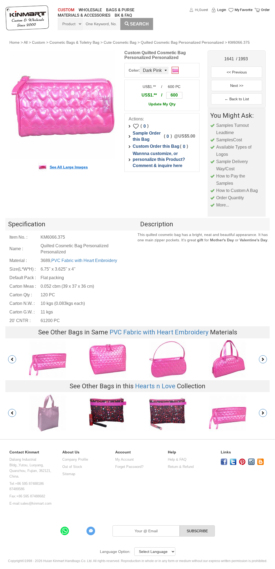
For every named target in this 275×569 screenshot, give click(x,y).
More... (222, 205)
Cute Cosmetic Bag (120, 42)
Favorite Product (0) (230, 19)
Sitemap (68, 474)
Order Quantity (230, 197)
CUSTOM (66, 10)
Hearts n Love (155, 386)
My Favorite (243, 10)
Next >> (236, 85)
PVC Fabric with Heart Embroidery (84, 260)
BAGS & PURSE (120, 10)
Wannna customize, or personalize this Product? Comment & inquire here (159, 159)
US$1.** (149, 95)
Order (265, 10)
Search (139, 24)
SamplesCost (229, 140)
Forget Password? (129, 467)
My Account (124, 459)
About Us (70, 452)
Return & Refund (181, 467)
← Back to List (237, 99)
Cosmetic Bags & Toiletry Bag (74, 42)
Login (221, 10)
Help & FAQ (177, 459)
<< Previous (237, 72)
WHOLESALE (90, 10)
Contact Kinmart (24, 452)
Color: (134, 70)
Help (172, 452)
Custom (38, 42)
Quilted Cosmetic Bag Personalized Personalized (182, 42)
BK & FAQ (123, 15)
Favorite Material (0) (230, 27)
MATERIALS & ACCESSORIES (84, 15)
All (26, 42)
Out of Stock (72, 467)
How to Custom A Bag (237, 190)
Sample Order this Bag (147, 136)
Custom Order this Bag (156, 146)
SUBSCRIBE (197, 531)
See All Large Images (69, 167)
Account (123, 452)
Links (226, 452)
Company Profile (75, 459)
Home (14, 42)
